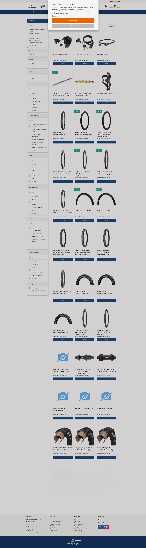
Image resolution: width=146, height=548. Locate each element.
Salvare (73, 26)
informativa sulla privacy (82, 11)
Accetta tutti (74, 20)
